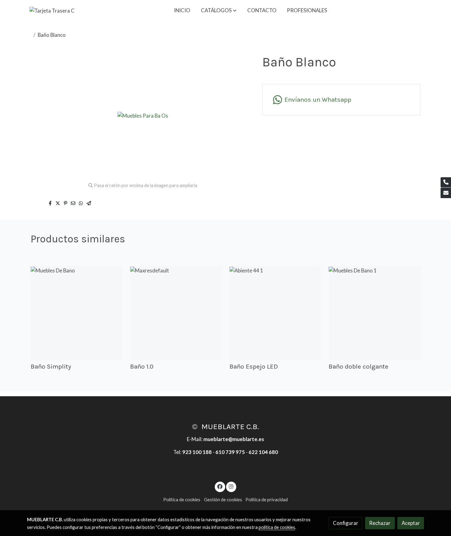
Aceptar (411, 523)
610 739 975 (230, 452)
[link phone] (446, 182)
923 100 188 (197, 452)
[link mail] (446, 193)
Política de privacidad (266, 499)
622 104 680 (263, 452)
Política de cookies (181, 499)
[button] (219, 10)
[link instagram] (231, 486)
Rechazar (380, 523)
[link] (52, 10)
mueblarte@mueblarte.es (233, 439)
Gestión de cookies (223, 499)
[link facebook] (220, 486)
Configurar (345, 523)
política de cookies (277, 527)
